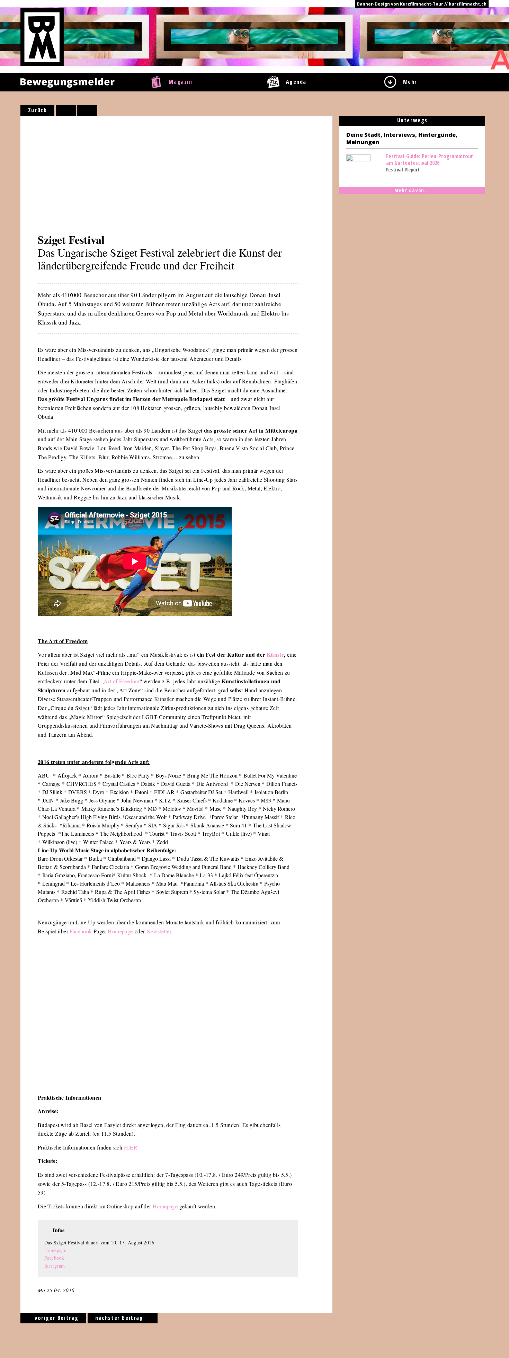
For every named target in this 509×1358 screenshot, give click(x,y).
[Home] (42, 37)
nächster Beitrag (120, 1318)
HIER (131, 1147)
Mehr (410, 82)
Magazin (180, 82)
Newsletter (158, 931)
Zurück (37, 110)
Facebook (81, 931)
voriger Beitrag (56, 1318)
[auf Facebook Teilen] (66, 110)
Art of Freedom (122, 681)
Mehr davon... (412, 190)
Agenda (296, 82)
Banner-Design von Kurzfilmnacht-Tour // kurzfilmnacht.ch (421, 4)
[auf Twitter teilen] (87, 110)
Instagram (54, 1265)
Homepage (120, 931)
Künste (275, 654)
